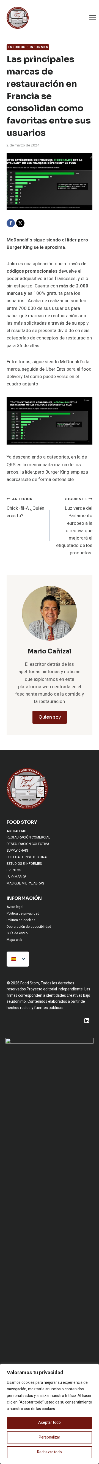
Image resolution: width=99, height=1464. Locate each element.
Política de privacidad (23, 913)
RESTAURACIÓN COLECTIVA (28, 843)
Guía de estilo (17, 933)
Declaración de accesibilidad (29, 926)
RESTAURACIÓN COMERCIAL (28, 837)
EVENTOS (14, 870)
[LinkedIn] (86, 1020)
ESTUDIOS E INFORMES (28, 47)
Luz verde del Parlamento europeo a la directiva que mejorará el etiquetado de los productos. (74, 526)
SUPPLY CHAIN (17, 850)
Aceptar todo (49, 1422)
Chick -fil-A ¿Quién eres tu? (25, 507)
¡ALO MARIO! (16, 876)
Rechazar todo (49, 1452)
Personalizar (49, 1437)
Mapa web (14, 939)
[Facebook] (11, 223)
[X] (20, 223)
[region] (49, 1414)
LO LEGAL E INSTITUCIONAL (27, 857)
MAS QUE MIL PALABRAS (25, 883)
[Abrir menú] (92, 17)
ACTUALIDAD (16, 831)
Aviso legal (15, 906)
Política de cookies (21, 920)
